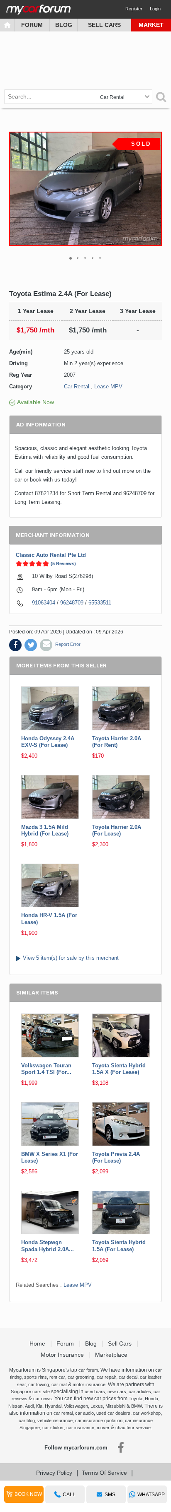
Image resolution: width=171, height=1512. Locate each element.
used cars (95, 1391)
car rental (63, 1413)
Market (151, 25)
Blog (63, 25)
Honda (151, 1398)
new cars (116, 1391)
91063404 (43, 603)
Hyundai (53, 1406)
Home (38, 1343)
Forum (32, 25)
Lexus (96, 1406)
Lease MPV (108, 386)
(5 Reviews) (63, 563)
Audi (29, 1406)
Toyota (135, 1398)
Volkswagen (76, 1406)
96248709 (71, 603)
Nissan (15, 1406)
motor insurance (89, 1384)
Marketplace (112, 1354)
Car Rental (76, 386)
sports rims (35, 1377)
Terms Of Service (104, 1472)
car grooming (81, 1377)
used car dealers (113, 1413)
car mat (59, 1384)
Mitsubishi (115, 1406)
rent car (57, 1377)
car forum (88, 1370)
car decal (128, 1377)
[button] (154, 188)
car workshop (147, 1413)
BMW (136, 1406)
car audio (84, 1413)
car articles (140, 1391)
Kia (39, 1406)
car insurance (80, 1427)
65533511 (99, 603)
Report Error (68, 644)
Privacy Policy (54, 1472)
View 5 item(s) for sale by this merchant (71, 958)
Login (155, 8)
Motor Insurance (63, 1354)
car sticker (53, 1427)
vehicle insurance (55, 1420)
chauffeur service (133, 1427)
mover (103, 1427)
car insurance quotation (98, 1420)
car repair (106, 1377)
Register (133, 8)
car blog (27, 1420)
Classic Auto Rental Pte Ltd (51, 555)
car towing (38, 1384)
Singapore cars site (30, 1391)
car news (42, 1398)
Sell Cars (104, 25)
